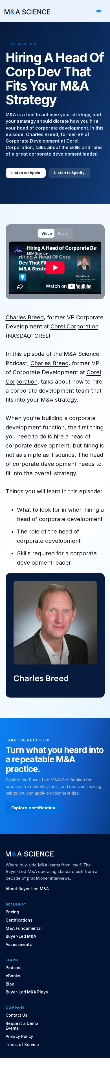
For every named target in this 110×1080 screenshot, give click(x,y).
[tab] (46, 233)
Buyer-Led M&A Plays (27, 992)
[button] (98, 12)
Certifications (19, 920)
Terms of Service (22, 1044)
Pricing (12, 912)
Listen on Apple (25, 172)
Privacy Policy (19, 1036)
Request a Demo (22, 1023)
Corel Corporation (74, 326)
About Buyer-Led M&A (27, 889)
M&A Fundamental (24, 928)
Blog (10, 984)
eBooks (13, 976)
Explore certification (33, 807)
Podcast (14, 967)
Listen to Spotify (69, 172)
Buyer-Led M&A (21, 936)
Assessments (19, 944)
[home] (27, 11)
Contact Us (16, 1015)
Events (12, 1028)
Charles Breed (25, 317)
